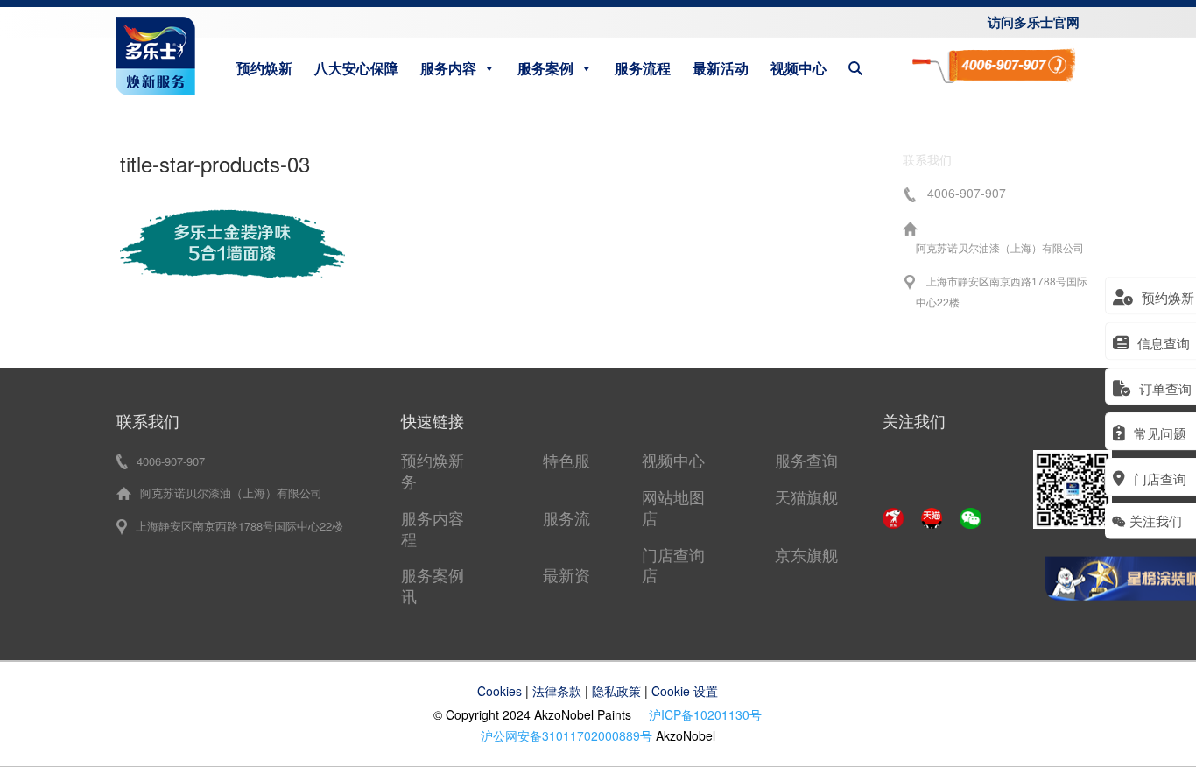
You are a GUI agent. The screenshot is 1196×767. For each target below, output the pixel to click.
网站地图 (673, 496)
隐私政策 (616, 691)
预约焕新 (264, 68)
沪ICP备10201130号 (705, 714)
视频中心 (798, 68)
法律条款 (556, 691)
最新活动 (721, 68)
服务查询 (806, 459)
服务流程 (643, 68)
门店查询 (673, 554)
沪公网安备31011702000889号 (566, 735)
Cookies (499, 691)
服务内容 (448, 68)
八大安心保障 (356, 68)
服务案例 (545, 68)
